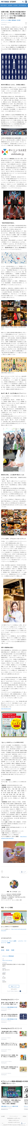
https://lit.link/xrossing (6, 708)
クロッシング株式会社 (8, 956)
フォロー (15, 986)
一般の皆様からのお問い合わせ (14, 1122)
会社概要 (3, 1116)
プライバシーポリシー (13, 1116)
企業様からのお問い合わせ (14, 1120)
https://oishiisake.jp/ (7, 960)
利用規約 (24, 1116)
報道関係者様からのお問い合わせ (13, 1118)
